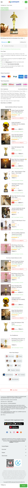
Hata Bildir (14, 390)
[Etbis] (10, 463)
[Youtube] (17, 432)
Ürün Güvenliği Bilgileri (22, 89)
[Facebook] (7, 432)
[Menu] (1, 2)
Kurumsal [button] (4, 449)
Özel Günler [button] (4, 455)
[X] (11, 432)
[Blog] (21, 432)
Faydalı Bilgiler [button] (5, 446)
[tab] (14, 446)
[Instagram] (14, 432)
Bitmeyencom (5, 42)
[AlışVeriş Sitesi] (26, 2)
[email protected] (13, 399)
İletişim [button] (3, 452)
